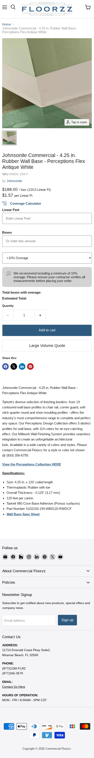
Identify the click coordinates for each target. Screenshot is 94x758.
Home (6, 24)
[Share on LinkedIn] (22, 366)
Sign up (67, 620)
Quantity (8, 305)
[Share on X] (13, 366)
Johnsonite (14, 181)
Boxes (7, 232)
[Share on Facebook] (5, 366)
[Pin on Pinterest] (30, 366)
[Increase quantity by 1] (40, 315)
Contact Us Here (13, 686)
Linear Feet (10, 210)
